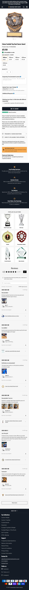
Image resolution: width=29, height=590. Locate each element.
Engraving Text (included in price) (11, 76)
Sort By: (20, 286)
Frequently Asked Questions (8, 540)
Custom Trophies (5, 520)
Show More (8, 440)
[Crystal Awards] (7, 255)
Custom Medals (5, 517)
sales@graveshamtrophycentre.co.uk (10, 559)
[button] (22, 272)
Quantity (4, 69)
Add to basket (14, 109)
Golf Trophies (4, 532)
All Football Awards (6, 156)
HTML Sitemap (5, 535)
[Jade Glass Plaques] (21, 255)
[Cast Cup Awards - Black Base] (7, 221)
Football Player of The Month (8, 530)
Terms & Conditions (6, 548)
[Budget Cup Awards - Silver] (21, 221)
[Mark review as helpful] (25, 310)
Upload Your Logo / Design (9, 87)
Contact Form (4, 563)
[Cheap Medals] (7, 238)
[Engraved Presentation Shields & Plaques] (21, 238)
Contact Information (6, 553)
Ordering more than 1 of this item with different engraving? (14, 100)
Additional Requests (7, 93)
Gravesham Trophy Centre (16, 587)
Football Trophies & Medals (8, 527)
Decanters (4, 525)
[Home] (14, 7)
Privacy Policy (4, 550)
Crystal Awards (5, 522)
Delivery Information (6, 543)
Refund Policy (4, 545)
